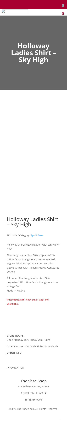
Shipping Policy (32, 357)
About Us (12, 371)
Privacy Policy (27, 371)
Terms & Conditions (18, 361)
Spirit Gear (37, 235)
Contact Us (43, 371)
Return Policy (50, 357)
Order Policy (14, 357)
